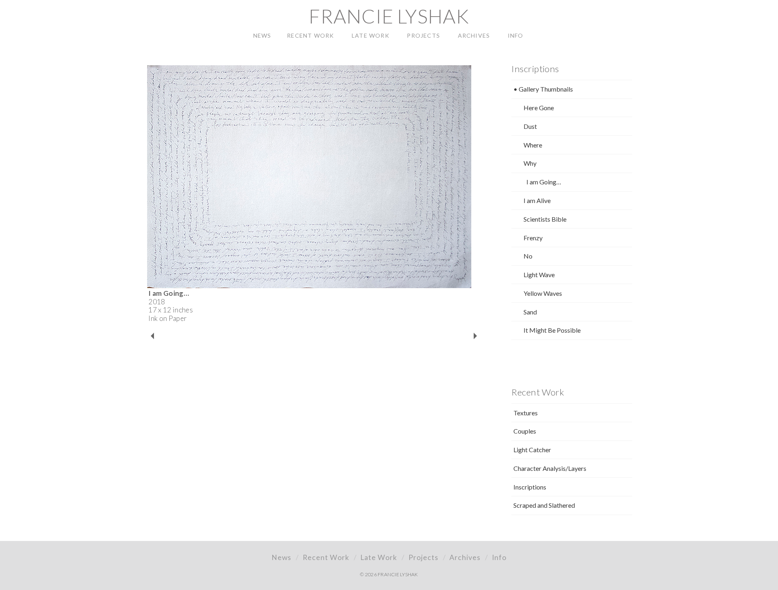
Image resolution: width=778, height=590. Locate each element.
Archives (465, 557)
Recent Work (326, 557)
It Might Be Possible (552, 330)
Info (499, 557)
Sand (530, 312)
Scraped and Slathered (544, 505)
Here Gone (539, 107)
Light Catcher (532, 449)
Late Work (378, 557)
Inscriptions (529, 487)
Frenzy (533, 238)
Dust (530, 126)
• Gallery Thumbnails (543, 89)
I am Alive (537, 200)
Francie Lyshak (389, 16)
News (281, 557)
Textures (525, 413)
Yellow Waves (543, 293)
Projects (423, 557)
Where (533, 145)
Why (530, 163)
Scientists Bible (545, 219)
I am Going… (543, 182)
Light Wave (539, 274)
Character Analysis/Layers (549, 468)
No (528, 256)
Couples (524, 431)
